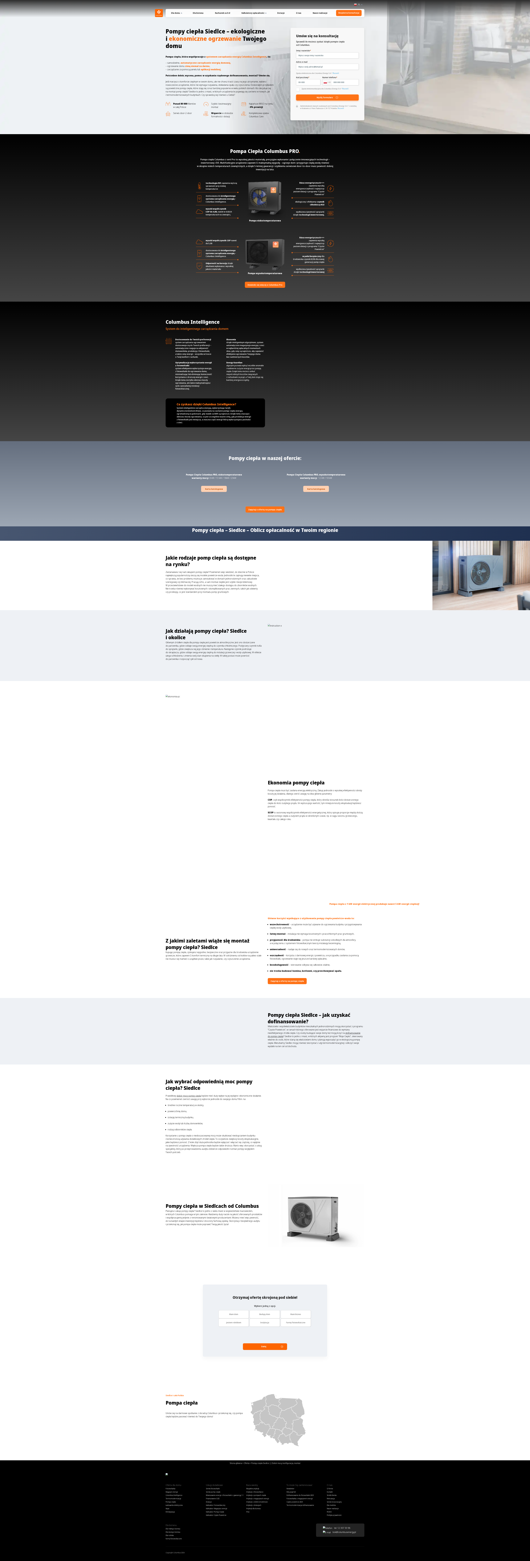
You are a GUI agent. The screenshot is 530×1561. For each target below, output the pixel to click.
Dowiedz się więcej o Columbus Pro (265, 284)
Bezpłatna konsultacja (348, 12)
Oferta (246, 1463)
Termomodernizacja (173, 1498)
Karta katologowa (214, 489)
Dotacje (281, 13)
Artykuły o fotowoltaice (254, 1492)
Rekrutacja (331, 1498)
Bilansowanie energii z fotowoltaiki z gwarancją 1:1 (224, 1495)
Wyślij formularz (325, 97)
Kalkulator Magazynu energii (216, 1508)
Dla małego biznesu (173, 1529)
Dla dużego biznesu (173, 1532)
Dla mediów (331, 1505)
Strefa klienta (331, 1495)
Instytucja (264, 1322)
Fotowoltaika (170, 1488)
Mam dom (233, 1314)
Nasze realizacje (320, 13)
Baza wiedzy (252, 1485)
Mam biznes (295, 1314)
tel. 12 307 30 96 (342, 1527)
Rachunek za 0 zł (222, 13)
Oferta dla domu (173, 1485)
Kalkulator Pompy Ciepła (215, 1512)
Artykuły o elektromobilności (257, 1502)
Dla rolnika (170, 1535)
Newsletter (290, 1488)
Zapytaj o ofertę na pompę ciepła (265, 509)
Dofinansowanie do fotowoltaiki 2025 (300, 1495)
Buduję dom (264, 1314)
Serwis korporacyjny (334, 1502)
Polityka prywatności (334, 1515)
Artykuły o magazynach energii (257, 1498)
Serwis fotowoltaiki (213, 1488)
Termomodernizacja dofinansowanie (300, 1505)
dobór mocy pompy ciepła (189, 1095)
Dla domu (175, 13)
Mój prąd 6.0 (291, 1492)
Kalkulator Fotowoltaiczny (215, 1505)
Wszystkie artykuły (252, 1488)
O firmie (330, 1488)
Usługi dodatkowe (214, 1485)
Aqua (167, 1508)
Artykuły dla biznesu (253, 1508)
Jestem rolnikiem (233, 1322)
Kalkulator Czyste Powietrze (216, 1515)
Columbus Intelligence (174, 1495)
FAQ (247, 1512)
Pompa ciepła (171, 1502)
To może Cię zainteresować (299, 1485)
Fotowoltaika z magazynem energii (300, 1498)
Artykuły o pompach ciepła (256, 1495)
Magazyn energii (172, 1492)
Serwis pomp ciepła (213, 1492)
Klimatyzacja (170, 1512)
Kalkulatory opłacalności (253, 13)
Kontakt (330, 1492)
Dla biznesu (198, 13)
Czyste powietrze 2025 (295, 1502)
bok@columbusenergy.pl (344, 1532)
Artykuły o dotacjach (253, 1505)
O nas (298, 13)
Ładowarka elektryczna (174, 1505)
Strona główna (236, 1463)
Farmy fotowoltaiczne (295, 1322)
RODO (329, 1512)
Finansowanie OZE (212, 1498)
